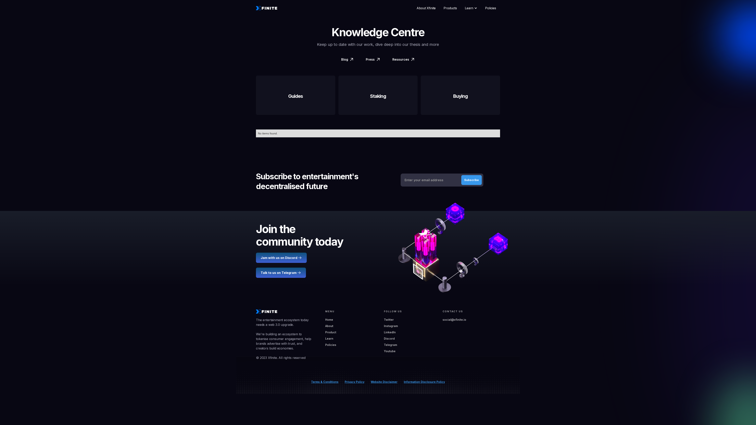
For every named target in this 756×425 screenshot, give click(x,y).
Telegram (390, 344)
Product (330, 332)
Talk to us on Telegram (278, 273)
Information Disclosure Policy (424, 381)
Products (450, 8)
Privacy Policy (354, 381)
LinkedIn (390, 332)
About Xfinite (426, 8)
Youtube (390, 351)
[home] (266, 8)
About (329, 326)
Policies (490, 8)
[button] (471, 8)
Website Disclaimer (384, 381)
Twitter (389, 319)
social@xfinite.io (454, 319)
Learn (329, 338)
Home (329, 319)
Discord (389, 338)
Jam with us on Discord (279, 258)
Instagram (391, 326)
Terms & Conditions (324, 381)
